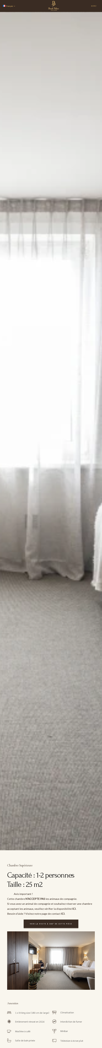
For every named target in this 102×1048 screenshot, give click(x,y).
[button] (14, 960)
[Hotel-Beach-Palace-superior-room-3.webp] (51, 960)
